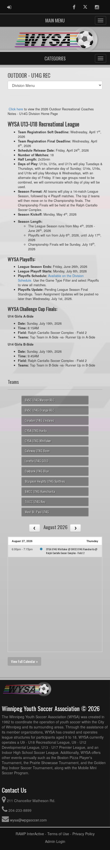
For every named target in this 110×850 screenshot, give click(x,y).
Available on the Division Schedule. (51, 278)
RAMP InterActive (30, 833)
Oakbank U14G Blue (37, 471)
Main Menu (55, 20)
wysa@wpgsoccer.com (28, 819)
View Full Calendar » (24, 661)
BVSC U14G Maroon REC (39, 400)
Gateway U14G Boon (37, 450)
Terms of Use (58, 833)
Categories (55, 58)
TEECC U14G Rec (35, 501)
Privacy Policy (83, 833)
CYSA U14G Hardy (36, 430)
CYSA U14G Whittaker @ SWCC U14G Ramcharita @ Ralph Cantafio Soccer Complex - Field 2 (71, 551)
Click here (16, 109)
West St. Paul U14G (37, 511)
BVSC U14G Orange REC (39, 410)
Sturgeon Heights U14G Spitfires (45, 481)
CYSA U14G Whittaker (38, 440)
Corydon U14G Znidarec (39, 420)
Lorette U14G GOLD (36, 461)
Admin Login (55, 841)
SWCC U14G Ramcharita (40, 491)
